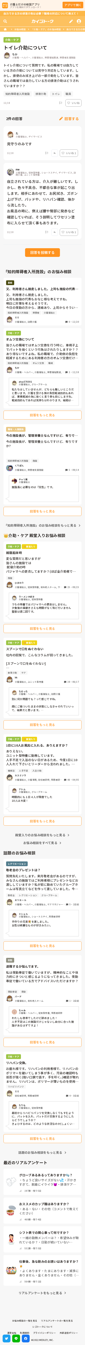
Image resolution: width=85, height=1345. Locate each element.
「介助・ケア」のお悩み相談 (46, 29)
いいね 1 (71, 153)
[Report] (61, 102)
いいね (76, 103)
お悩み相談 (20, 29)
